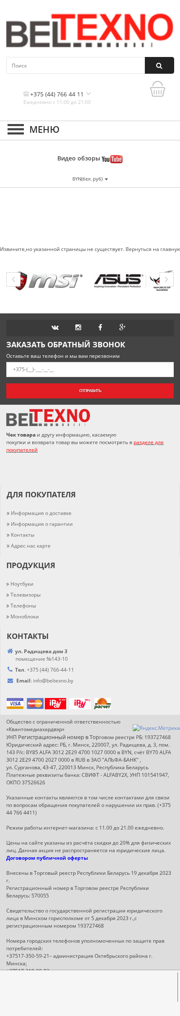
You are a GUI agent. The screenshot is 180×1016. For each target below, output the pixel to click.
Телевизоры (25, 594)
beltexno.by (53, 680)
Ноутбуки (21, 583)
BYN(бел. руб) (88, 179)
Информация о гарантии (42, 523)
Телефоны (23, 605)
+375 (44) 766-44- (47, 669)
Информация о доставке (41, 513)
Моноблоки (24, 616)
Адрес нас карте (31, 545)
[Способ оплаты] (44, 702)
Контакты (22, 534)
